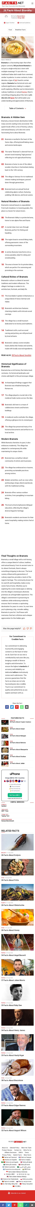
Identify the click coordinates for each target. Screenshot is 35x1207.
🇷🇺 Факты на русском (23, 1181)
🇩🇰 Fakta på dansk (26, 1162)
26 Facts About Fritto (10, 880)
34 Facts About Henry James (13, 1030)
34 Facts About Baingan (18, 736)
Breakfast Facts (20, 30)
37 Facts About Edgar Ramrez (13, 1105)
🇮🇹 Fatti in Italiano (25, 1160)
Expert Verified (10, 22)
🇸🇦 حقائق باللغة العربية (24, 1167)
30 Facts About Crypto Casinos (20, 722)
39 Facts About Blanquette (19, 749)
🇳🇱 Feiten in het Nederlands (9, 1179)
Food (10, 30)
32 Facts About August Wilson (13, 1130)
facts (12, 98)
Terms (27, 1152)
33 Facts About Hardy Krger (12, 1055)
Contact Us (17, 1150)
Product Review (7, 1150)
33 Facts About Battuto (18, 743)
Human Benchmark (7, 821)
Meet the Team (26, 1148)
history (24, 92)
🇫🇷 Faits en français (25, 1157)
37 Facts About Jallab (17, 763)
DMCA (21, 1152)
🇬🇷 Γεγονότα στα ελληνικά (11, 1169)
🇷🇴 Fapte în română (8, 1181)
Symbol (3, 806)
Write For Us (27, 1150)
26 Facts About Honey (10, 930)
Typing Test (5, 816)
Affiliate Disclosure (11, 1152)
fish (15, 80)
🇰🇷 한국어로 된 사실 (23, 1174)
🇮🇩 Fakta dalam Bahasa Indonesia (16, 1172)
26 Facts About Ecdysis (11, 855)
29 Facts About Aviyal (17, 729)
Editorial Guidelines (24, 22)
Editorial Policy (14, 1148)
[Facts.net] (13, 3)
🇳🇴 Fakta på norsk (24, 1164)
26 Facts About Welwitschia (12, 905)
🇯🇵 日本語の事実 (9, 1174)
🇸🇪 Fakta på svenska (9, 1164)
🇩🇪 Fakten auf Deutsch (9, 1157)
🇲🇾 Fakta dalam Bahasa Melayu (16, 1176)
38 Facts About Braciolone (12, 1080)
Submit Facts (17, 1155)
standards (23, 666)
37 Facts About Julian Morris (13, 980)
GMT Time (4, 811)
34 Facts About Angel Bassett (13, 955)
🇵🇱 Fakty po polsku (26, 1179)
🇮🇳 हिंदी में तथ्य (26, 1169)
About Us (5, 1148)
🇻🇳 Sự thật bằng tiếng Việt (9, 1184)
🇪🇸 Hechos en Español (10, 1160)
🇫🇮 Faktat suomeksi (8, 1167)
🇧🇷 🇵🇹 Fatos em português (9, 1162)
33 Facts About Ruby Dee (11, 1005)
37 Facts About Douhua (18, 756)
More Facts (27, 1155)
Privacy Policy (6, 1155)
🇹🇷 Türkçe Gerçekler (26, 1184)
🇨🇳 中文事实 (17, 1186)
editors (15, 672)
